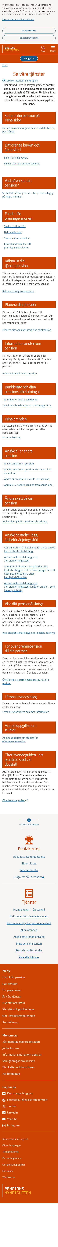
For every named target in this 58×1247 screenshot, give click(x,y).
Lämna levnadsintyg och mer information (25, 711)
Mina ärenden (29, 930)
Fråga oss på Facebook (34, 877)
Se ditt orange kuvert (16, 157)
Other (11, 1145)
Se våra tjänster (12, 996)
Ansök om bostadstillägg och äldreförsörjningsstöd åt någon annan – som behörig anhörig (29, 586)
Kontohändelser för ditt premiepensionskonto (17, 245)
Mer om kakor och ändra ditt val (18, 19)
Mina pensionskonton (29, 943)
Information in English (15, 1138)
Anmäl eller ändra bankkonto (20, 399)
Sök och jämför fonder (16, 238)
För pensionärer (12, 990)
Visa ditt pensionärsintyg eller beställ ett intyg (28, 632)
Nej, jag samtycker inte (29, 38)
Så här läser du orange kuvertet (22, 163)
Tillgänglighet (10, 1151)
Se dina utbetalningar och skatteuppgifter (27, 405)
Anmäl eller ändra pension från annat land (28, 484)
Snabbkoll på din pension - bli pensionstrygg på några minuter (27, 194)
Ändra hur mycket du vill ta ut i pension (26, 478)
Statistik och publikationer (18, 1009)
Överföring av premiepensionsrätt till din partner (25, 681)
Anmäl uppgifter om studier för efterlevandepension (20, 739)
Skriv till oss (29, 863)
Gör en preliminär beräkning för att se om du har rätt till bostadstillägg (29, 549)
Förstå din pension (13, 977)
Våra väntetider (29, 870)
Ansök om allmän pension (19, 463)
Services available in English (21, 80)
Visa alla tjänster (29, 957)
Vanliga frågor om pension (18, 1061)
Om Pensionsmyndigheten (18, 1016)
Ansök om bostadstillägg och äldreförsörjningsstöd (20, 558)
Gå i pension (10, 984)
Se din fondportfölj (15, 226)
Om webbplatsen (12, 1158)
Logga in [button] (29, 58)
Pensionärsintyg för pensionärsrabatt (29, 923)
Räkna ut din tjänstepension (18, 291)
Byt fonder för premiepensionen (29, 916)
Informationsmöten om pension (22, 1054)
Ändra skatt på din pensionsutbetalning (24, 521)
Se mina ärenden (11, 437)
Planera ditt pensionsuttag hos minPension (26, 329)
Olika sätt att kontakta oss (29, 856)
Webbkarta (8, 1177)
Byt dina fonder (13, 232)
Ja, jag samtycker (29, 30)
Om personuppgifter (13, 1164)
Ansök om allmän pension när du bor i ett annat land (28, 471)
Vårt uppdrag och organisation (21, 1041)
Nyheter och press (13, 1003)
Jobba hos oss (10, 1048)
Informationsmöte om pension (19, 373)
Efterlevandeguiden (14, 800)
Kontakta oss (10, 1022)
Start (5, 65)
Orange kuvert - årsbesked (29, 909)
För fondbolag (11, 1073)
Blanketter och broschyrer (18, 1067)
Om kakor (7, 1170)
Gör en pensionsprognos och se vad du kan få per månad (28, 129)
